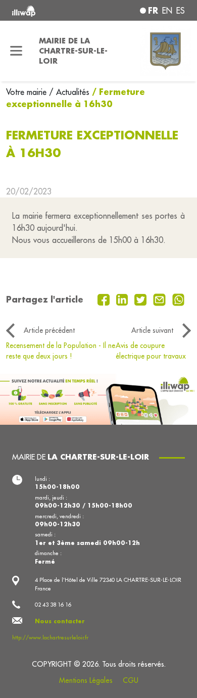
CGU (130, 680)
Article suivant (152, 330)
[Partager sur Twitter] (141, 298)
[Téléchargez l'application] (98, 398)
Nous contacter (60, 621)
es (180, 11)
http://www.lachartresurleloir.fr (50, 637)
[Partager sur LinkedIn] (123, 298)
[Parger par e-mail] (160, 298)
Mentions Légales (86, 680)
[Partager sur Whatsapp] (178, 298)
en (167, 11)
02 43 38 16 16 (53, 604)
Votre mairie (27, 92)
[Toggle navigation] (16, 51)
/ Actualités (69, 92)
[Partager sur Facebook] (104, 298)
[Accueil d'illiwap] (44, 10)
